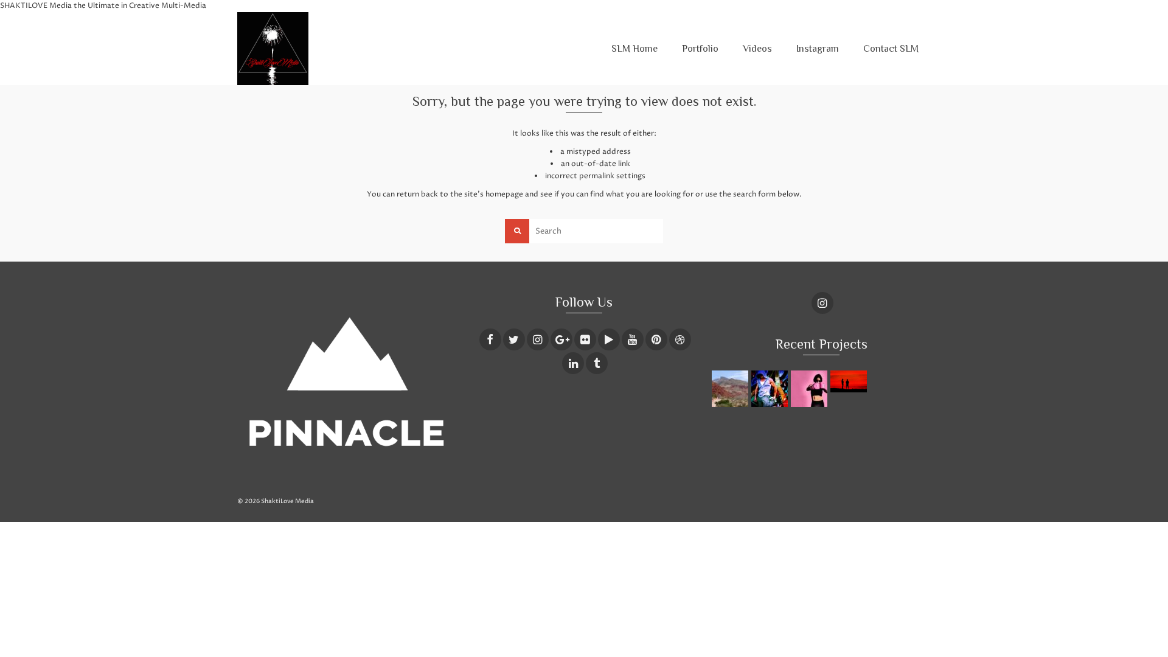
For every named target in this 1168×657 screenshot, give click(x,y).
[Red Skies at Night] (850, 381)
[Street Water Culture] (771, 388)
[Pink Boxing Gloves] (810, 388)
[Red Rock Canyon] (731, 388)
